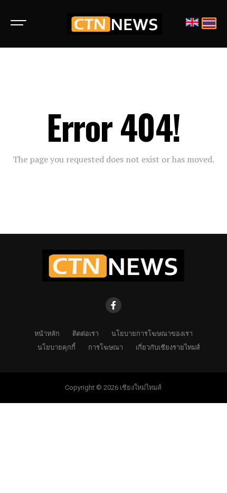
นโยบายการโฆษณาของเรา (152, 333)
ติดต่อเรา (85, 333)
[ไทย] (209, 24)
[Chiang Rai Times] (114, 24)
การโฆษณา (105, 347)
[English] (192, 24)
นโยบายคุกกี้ (56, 347)
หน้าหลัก (47, 333)
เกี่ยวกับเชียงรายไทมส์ (168, 347)
